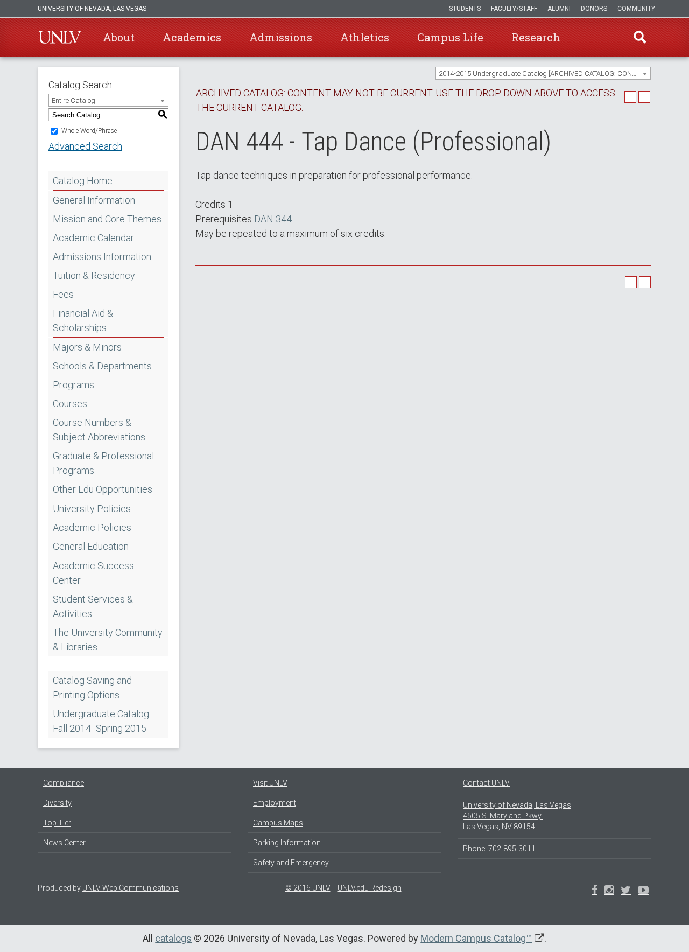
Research (535, 37)
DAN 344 (273, 219)
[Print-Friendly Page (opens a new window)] (630, 97)
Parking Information (287, 842)
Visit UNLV (270, 783)
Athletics (364, 37)
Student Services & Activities (93, 606)
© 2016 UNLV (308, 888)
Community (636, 8)
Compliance (63, 783)
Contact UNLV (486, 783)
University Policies (92, 508)
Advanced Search (85, 146)
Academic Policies (92, 527)
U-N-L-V (60, 37)
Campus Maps (278, 822)
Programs (73, 384)
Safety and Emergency (291, 862)
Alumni (559, 8)
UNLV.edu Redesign (370, 888)
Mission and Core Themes (107, 219)
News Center (64, 842)
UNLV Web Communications (130, 888)
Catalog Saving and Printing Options (92, 688)
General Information (94, 200)
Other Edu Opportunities (102, 489)
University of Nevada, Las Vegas (92, 8)
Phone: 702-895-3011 (499, 848)
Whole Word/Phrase (89, 131)
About (119, 37)
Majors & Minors (87, 347)
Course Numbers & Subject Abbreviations (99, 430)
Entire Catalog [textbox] (73, 100)
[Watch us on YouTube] (643, 891)
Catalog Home (83, 180)
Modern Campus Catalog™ (476, 938)
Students (465, 8)
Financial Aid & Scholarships (83, 320)
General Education (91, 546)
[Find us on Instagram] (626, 891)
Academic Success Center (93, 573)
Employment (274, 803)
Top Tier (57, 822)
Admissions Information (102, 256)
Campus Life (450, 37)
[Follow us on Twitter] (609, 891)
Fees (63, 294)
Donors (594, 8)
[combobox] (543, 73)
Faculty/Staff (514, 8)
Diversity (57, 803)
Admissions (280, 37)
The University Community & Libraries (108, 640)
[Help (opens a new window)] (644, 97)
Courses (70, 403)
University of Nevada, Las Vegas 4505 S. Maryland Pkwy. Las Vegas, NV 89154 (517, 816)
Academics (192, 37)
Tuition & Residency (94, 275)
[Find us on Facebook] (594, 891)
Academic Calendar (93, 237)
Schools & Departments (102, 366)
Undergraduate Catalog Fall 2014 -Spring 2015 (101, 721)
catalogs (173, 938)
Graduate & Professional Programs (103, 463)
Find (640, 37)
